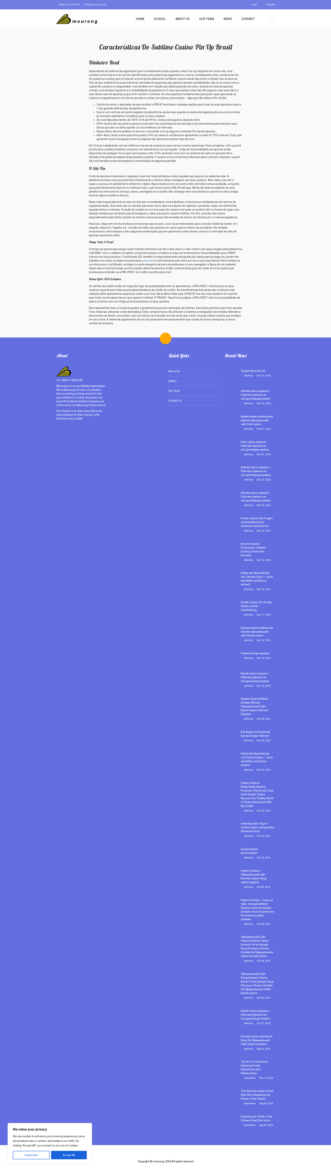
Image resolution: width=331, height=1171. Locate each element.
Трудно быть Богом (253, 370)
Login (253, 4)
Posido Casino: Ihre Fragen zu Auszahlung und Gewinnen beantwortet (257, 522)
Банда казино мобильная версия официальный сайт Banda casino (257, 631)
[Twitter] (159, 1155)
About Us (182, 19)
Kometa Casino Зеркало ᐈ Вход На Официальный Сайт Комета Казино (257, 1040)
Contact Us (175, 400)
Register (270, 4)
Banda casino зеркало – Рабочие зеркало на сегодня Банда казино (255, 677)
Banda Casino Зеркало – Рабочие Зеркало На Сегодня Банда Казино (256, 1014)
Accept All (69, 1155)
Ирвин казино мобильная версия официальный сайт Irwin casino (257, 420)
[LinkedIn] (183, 1155)
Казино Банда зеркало (255, 653)
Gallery (172, 381)
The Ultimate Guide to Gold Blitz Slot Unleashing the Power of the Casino (257, 1095)
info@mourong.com (95, 4)
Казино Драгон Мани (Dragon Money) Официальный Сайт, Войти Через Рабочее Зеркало (254, 706)
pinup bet (148, 260)
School (160, 19)
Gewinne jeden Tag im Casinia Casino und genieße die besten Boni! (257, 827)
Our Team (206, 19)
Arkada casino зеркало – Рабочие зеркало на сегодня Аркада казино (256, 394)
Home (140, 19)
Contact (248, 19)
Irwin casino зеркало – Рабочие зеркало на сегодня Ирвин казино (255, 445)
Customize (31, 1155)
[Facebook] (147, 1155)
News (228, 19)
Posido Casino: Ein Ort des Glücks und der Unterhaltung (256, 606)
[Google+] (171, 1155)
